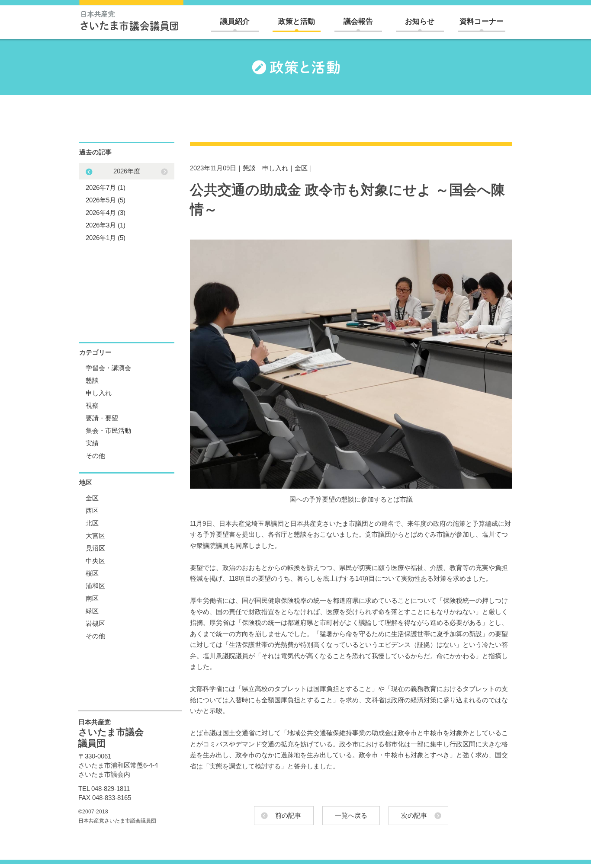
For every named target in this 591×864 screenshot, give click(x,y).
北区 (92, 523)
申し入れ (275, 168)
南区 (92, 598)
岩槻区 (95, 623)
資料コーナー (481, 21)
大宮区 (95, 535)
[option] (126, 204)
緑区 (92, 610)
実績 (92, 443)
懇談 (249, 168)
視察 (92, 405)
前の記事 (288, 815)
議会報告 (358, 21)
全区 (301, 168)
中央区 (95, 560)
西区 (92, 510)
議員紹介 (235, 21)
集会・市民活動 (108, 430)
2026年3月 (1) (105, 225)
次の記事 (414, 815)
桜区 (92, 573)
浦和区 (95, 585)
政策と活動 (296, 21)
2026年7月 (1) (105, 187)
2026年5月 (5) (105, 200)
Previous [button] (164, 171)
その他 (95, 455)
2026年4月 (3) (105, 212)
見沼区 (95, 548)
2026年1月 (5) (105, 237)
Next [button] (89, 171)
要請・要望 (102, 418)
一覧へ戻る (351, 815)
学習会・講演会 (108, 367)
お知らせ (419, 21)
